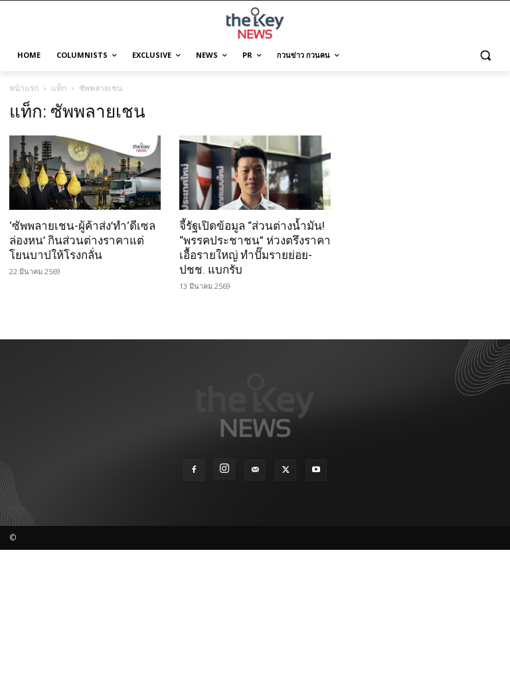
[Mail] (255, 470)
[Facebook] (194, 470)
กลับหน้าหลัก (261, 645)
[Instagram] (224, 468)
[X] (285, 470)
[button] (485, 55)
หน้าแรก (24, 88)
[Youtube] (316, 470)
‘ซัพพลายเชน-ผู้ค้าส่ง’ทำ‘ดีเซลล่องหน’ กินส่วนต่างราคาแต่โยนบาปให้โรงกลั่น (82, 240)
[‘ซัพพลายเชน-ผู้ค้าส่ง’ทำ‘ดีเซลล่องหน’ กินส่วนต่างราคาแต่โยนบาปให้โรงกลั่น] (85, 172)
